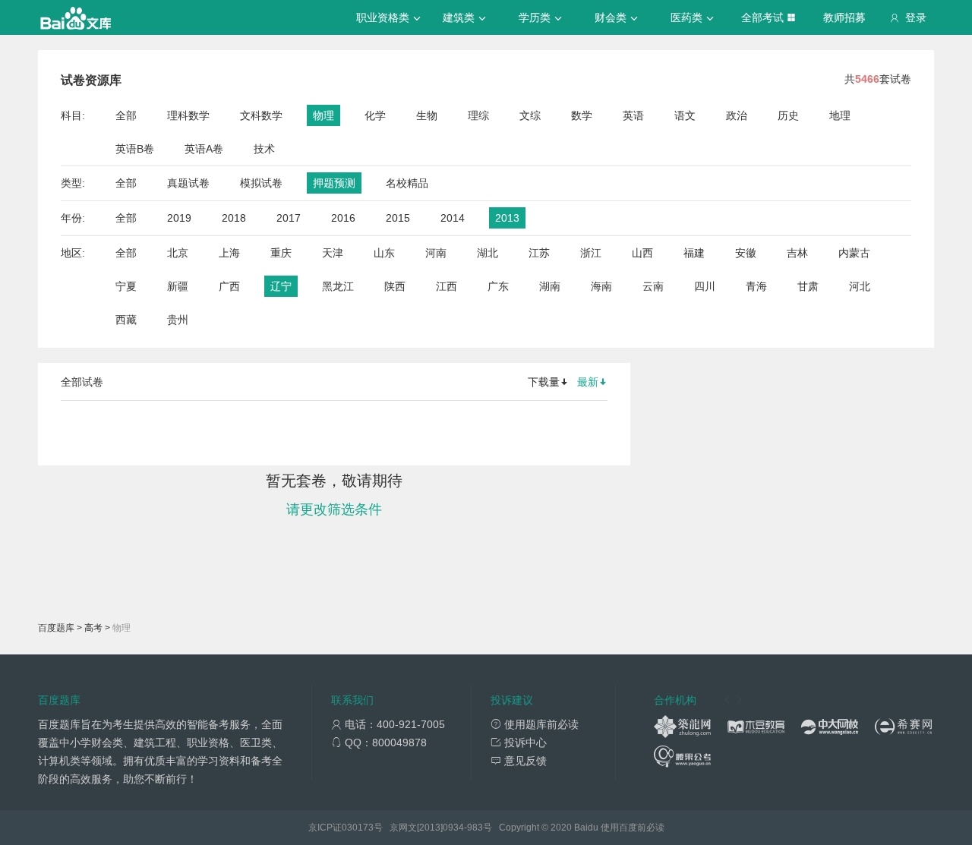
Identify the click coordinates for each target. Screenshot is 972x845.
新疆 (177, 286)
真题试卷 (188, 183)
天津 (332, 253)
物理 (323, 115)
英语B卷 (134, 149)
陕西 (395, 286)
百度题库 (56, 628)
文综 (530, 115)
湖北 (487, 253)
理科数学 (188, 115)
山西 (642, 253)
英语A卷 (204, 149)
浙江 (590, 253)
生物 (426, 115)
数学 (581, 115)
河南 (436, 253)
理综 (478, 115)
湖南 (549, 286)
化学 (375, 115)
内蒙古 (854, 253)
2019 (179, 218)
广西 (229, 286)
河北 (859, 286)
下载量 (544, 382)
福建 (694, 253)
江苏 (539, 253)
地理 (839, 115)
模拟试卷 (261, 183)
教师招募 (844, 17)
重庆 (281, 253)
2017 (288, 218)
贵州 (177, 320)
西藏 (126, 320)
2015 (398, 218)
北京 (177, 253)
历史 (788, 115)
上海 (229, 253)
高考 (93, 628)
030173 (358, 827)
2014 (452, 218)
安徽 (745, 253)
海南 (601, 286)
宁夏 (126, 286)
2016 (343, 218)
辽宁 (281, 286)
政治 (736, 115)
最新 (587, 382)
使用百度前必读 (632, 827)
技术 (264, 149)
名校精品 (407, 183)
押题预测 (334, 183)
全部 (126, 115)
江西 (446, 286)
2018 (234, 218)
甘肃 (808, 286)
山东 (384, 253)
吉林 (797, 253)
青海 (756, 286)
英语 (633, 115)
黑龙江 (338, 286)
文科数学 (261, 115)
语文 (685, 115)
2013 (507, 218)
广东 (498, 286)
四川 (704, 286)
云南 (653, 286)
